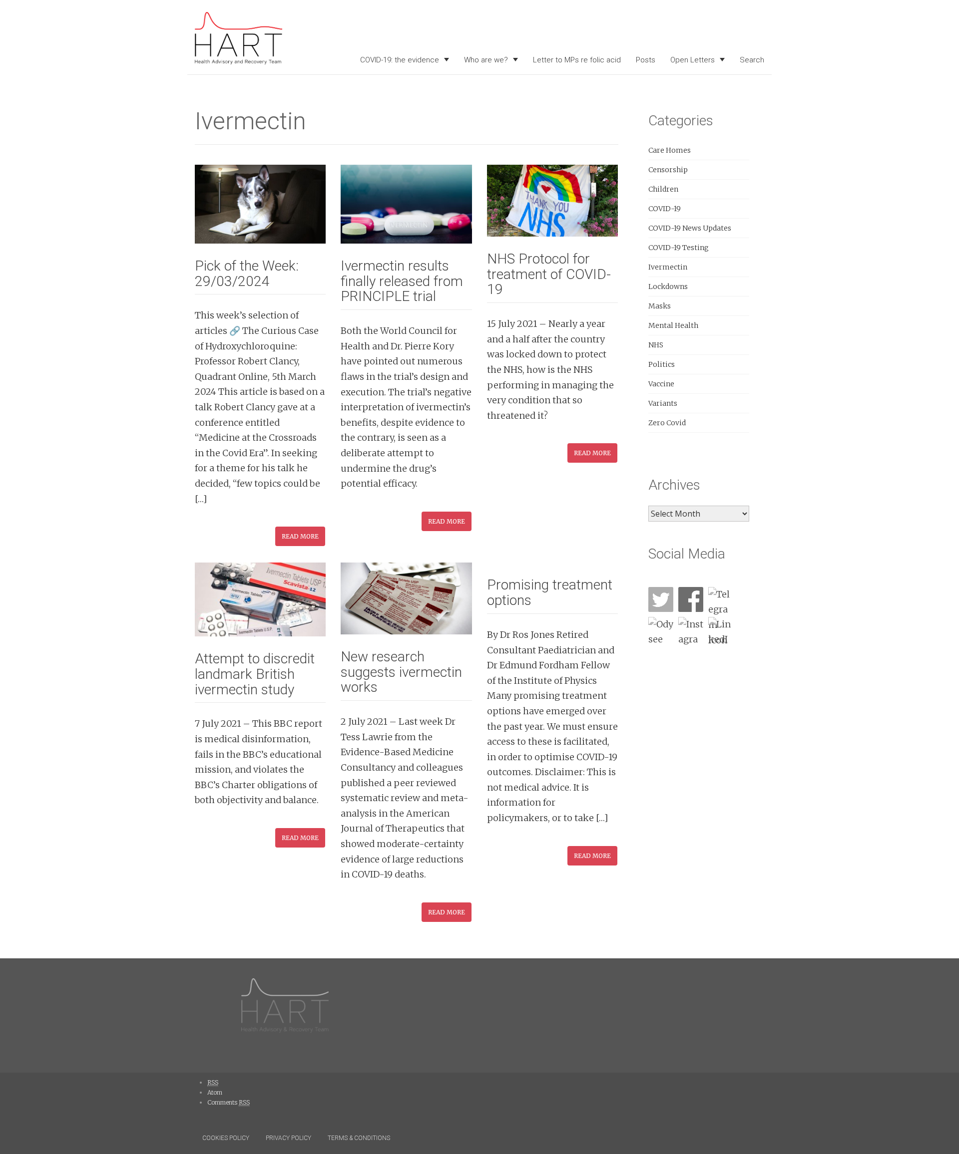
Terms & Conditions (359, 1138)
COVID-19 (664, 208)
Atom (214, 1092)
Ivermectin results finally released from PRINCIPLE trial (402, 281)
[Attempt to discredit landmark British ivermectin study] (260, 598)
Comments (228, 1102)
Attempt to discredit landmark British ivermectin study (255, 674)
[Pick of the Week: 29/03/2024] (260, 203)
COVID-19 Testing (678, 247)
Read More (300, 536)
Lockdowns (668, 286)
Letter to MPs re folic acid (577, 59)
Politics (661, 364)
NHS (655, 344)
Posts (645, 59)
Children (663, 189)
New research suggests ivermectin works (401, 672)
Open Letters (692, 59)
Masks (659, 305)
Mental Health (673, 325)
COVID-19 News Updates (689, 228)
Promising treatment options (549, 592)
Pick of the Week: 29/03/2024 (247, 273)
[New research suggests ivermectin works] (406, 597)
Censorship (668, 169)
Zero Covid (667, 422)
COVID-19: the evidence (399, 59)
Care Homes (669, 150)
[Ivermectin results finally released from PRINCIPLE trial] (406, 203)
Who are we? (486, 59)
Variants (662, 403)
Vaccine (661, 383)
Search (752, 59)
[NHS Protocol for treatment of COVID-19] (552, 200)
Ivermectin (667, 267)
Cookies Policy (225, 1138)
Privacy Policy (288, 1138)
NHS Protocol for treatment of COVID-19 (549, 274)
